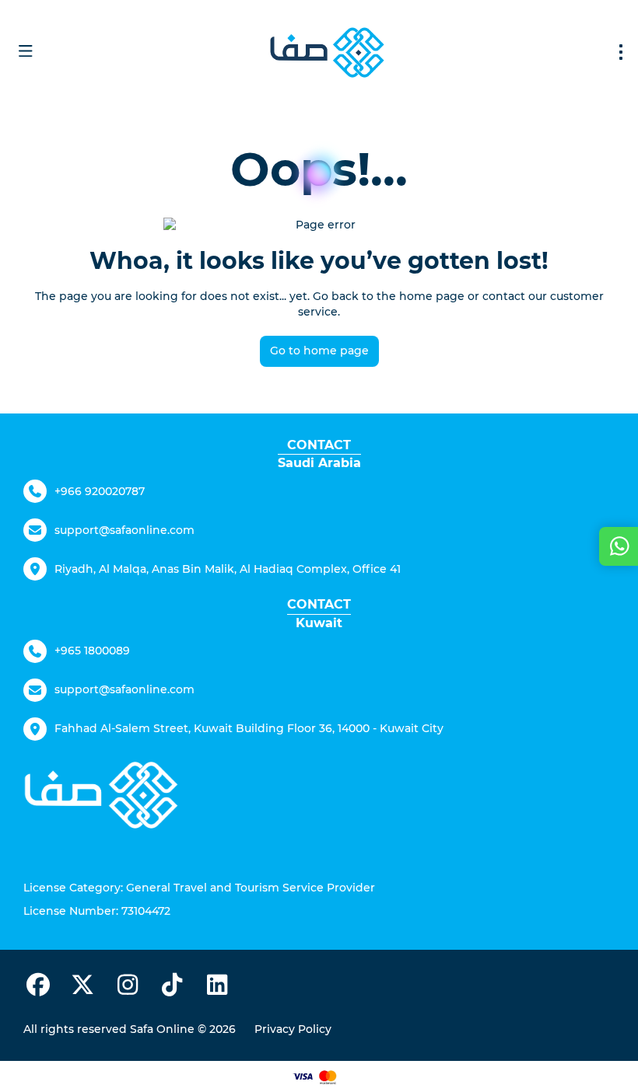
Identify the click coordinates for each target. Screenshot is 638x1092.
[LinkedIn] (217, 988)
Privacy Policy (292, 1029)
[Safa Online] (101, 794)
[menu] (621, 52)
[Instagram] (127, 988)
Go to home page (319, 351)
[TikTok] (173, 988)
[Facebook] (38, 988)
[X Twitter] (83, 988)
